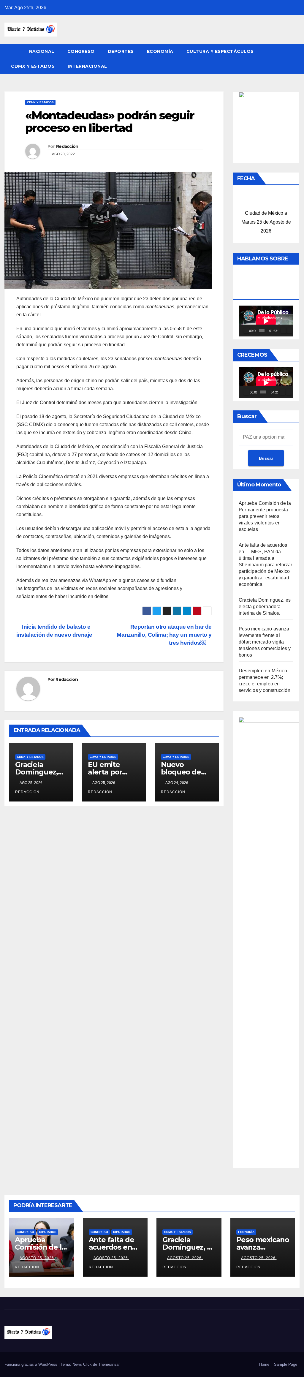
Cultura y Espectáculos (220, 51)
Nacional (41, 51)
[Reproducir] (246, 330)
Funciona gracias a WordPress (31, 1364)
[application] (266, 321)
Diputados (47, 1232)
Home (264, 1364)
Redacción (67, 146)
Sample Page (285, 1364)
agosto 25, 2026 (37, 1258)
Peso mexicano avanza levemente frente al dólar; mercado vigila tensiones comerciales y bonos (265, 641)
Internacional (87, 66)
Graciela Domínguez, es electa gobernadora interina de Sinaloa (265, 606)
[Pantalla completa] (289, 330)
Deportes (121, 51)
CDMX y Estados (33, 66)
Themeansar (109, 1364)
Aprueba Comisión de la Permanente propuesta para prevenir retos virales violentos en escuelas (265, 516)
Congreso (81, 51)
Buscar (247, 416)
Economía (160, 51)
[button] (295, 58)
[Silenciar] (283, 330)
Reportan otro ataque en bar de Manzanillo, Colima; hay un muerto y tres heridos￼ (164, 635)
